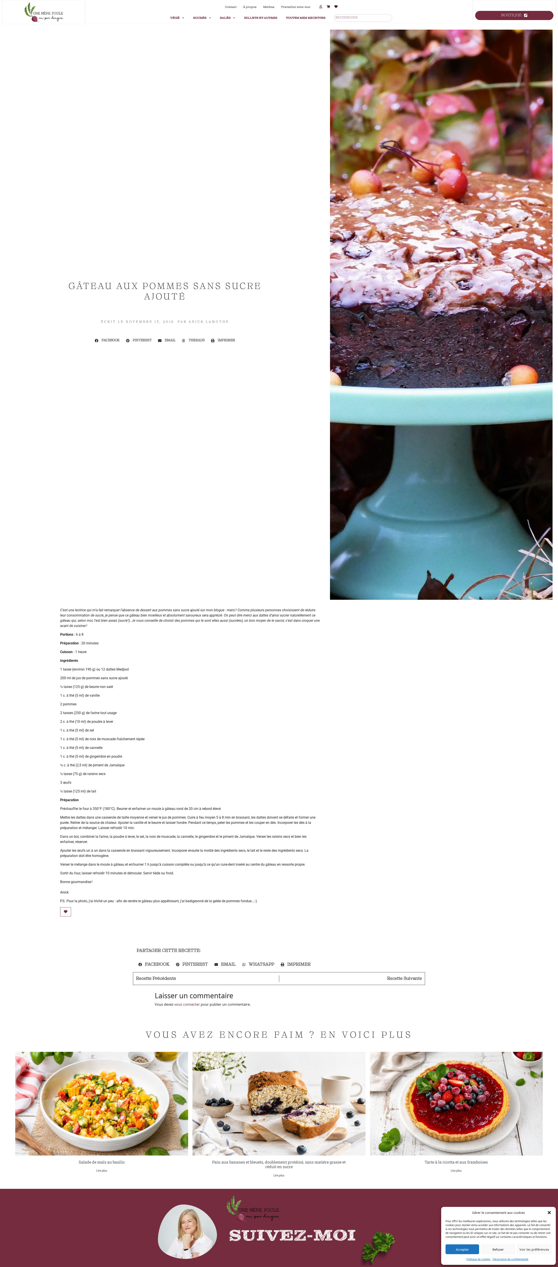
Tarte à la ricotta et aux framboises (456, 1162)
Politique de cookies (478, 1259)
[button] (549, 1212)
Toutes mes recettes (305, 18)
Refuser (498, 1249)
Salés (225, 18)
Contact (230, 7)
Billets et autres (260, 18)
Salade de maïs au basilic (102, 1162)
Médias (268, 7)
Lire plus (101, 1170)
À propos (250, 7)
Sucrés (199, 18)
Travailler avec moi (295, 7)
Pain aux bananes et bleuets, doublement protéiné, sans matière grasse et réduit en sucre (279, 1164)
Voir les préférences (534, 1249)
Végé (175, 18)
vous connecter (187, 1004)
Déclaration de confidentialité (510, 1259)
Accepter (462, 1249)
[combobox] (363, 18)
